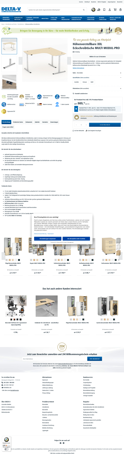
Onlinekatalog (86, 385)
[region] (36, 64)
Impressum (45, 380)
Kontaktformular (14, 390)
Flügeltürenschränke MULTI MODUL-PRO (13, 264)
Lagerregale (45, 430)
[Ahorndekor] (13, 260)
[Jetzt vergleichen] (99, 10)
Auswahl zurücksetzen (81, 93)
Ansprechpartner (112, 2)
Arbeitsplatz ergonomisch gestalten (92, 420)
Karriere (81, 2)
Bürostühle (45, 409)
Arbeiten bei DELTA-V (7, 409)
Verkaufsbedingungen (48, 382)
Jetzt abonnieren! (95, 359)
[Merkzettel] (104, 10)
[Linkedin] (63, 443)
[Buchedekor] (10, 260)
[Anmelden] (110, 10)
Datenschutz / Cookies (48, 390)
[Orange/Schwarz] (14, 319)
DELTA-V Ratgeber (102, 2)
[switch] (6, 449)
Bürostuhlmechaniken (88, 404)
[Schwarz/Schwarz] (11, 319)
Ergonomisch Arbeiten (88, 409)
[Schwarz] (20, 319)
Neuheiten (93, 2)
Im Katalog (77, 52)
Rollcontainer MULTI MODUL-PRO (111, 263)
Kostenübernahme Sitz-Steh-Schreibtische (93, 407)
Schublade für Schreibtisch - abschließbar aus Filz (47, 324)
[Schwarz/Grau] (17, 319)
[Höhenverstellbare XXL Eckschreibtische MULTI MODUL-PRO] (45, 60)
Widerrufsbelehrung (47, 385)
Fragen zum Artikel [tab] (8, 127)
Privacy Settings (46, 393)
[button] (9, 46)
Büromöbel (45, 404)
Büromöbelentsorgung (89, 393)
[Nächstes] (69, 61)
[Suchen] (84, 9)
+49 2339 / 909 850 (8, 382)
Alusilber (76, 82)
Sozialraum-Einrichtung (48, 425)
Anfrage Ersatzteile (88, 395)
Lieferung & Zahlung (47, 387)
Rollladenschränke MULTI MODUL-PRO (86, 264)
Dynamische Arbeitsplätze (89, 428)
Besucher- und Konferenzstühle (50, 415)
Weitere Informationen (78, 68)
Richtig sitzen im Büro (88, 415)
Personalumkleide (87, 425)
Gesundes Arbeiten (6, 404)
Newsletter (119, 2)
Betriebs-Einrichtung (47, 428)
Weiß (92, 82)
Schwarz (85, 82)
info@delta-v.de (7, 387)
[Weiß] (16, 260)
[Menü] (10, 437)
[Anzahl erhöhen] (86, 125)
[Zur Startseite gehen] (11, 9)
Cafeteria (44, 417)
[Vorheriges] (20, 61)
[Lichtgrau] (6, 260)
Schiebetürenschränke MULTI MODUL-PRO (62, 264)
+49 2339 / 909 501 (8, 385)
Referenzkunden (6, 412)
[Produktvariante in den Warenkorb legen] (119, 260)
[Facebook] (60, 443)
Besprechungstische (47, 412)
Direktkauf (87, 2)
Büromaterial (45, 422)
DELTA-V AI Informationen (8, 407)
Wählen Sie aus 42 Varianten (98, 56)
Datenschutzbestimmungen (65, 364)
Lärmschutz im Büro (88, 422)
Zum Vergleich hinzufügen (94, 130)
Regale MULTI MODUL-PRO (37, 263)
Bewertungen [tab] (54, 122)
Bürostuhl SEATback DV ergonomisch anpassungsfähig (16, 324)
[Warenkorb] (115, 10)
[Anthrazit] (19, 260)
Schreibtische (45, 407)
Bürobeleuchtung (87, 417)
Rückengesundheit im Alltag (90, 412)
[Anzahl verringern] (76, 125)
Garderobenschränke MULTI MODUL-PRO (108, 323)
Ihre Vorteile (86, 380)
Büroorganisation (46, 420)
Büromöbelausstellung (89, 390)
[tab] (6, 122)
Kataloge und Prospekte (89, 387)
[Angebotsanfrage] (120, 10)
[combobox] (54, 9)
